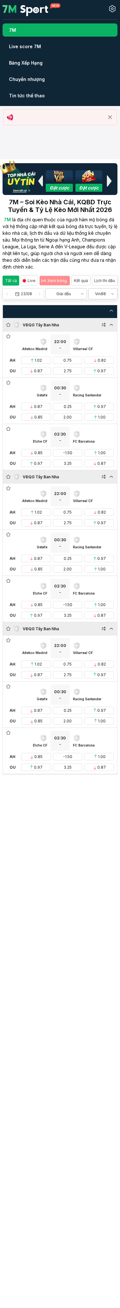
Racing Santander (87, 395)
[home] (31, 9)
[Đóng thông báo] (110, 117)
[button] (40, 181)
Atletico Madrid (34, 349)
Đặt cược (59, 187)
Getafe (42, 395)
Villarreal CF (83, 349)
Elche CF (40, 441)
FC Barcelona (84, 441)
